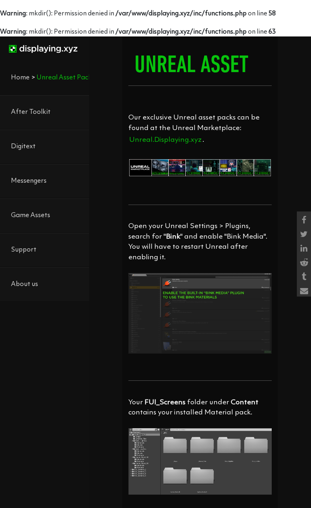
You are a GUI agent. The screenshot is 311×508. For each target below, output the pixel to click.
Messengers (29, 181)
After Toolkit (31, 112)
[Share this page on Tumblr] (304, 275)
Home (20, 78)
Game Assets (30, 215)
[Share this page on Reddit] (304, 261)
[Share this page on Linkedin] (304, 247)
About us (24, 284)
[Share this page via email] (304, 289)
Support (23, 250)
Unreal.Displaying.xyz (165, 140)
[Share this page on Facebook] (304, 218)
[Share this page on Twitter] (304, 233)
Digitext (23, 146)
